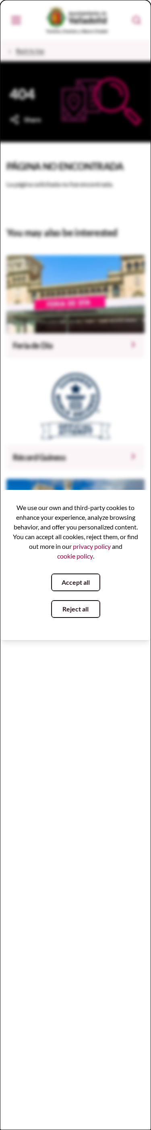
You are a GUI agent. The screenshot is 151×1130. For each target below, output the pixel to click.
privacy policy (92, 546)
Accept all (76, 582)
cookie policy (75, 556)
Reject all (75, 609)
